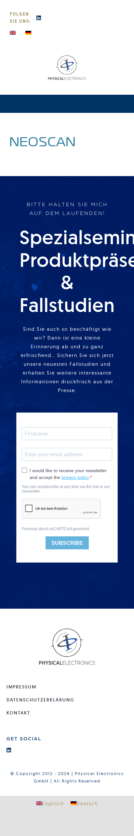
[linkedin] (39, 17)
